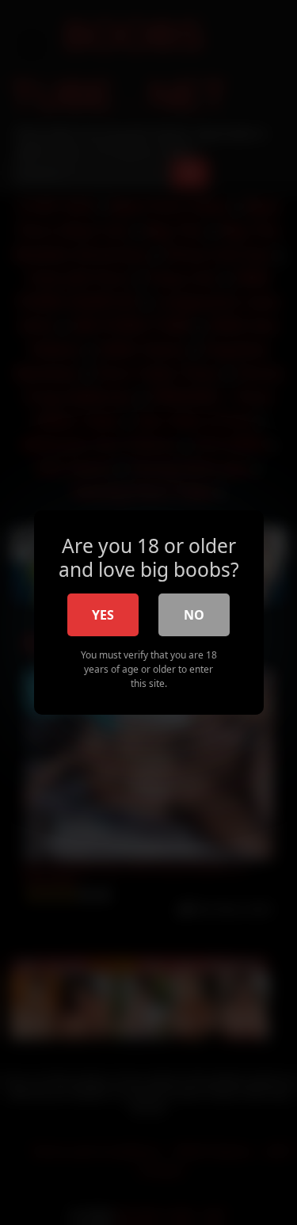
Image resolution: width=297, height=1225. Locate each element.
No (194, 615)
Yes (103, 615)
